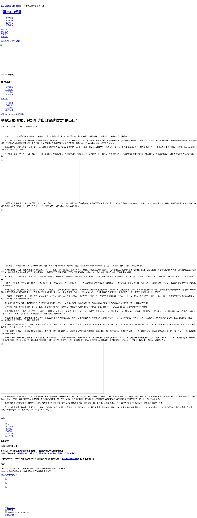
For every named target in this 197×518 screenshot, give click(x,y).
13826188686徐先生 (25, 479)
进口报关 (43, 453)
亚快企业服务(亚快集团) (10, 6)
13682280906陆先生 (25, 487)
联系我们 (9, 25)
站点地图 (9, 436)
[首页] (11, 41)
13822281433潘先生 (25, 483)
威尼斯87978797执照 (70, 459)
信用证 (60, 453)
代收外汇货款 (22, 453)
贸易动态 (9, 20)
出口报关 (52, 453)
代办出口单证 (70, 453)
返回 (3, 418)
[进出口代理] (11, 12)
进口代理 (33, 453)
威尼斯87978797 (7, 114)
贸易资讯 (9, 23)
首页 (7, 424)
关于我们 (9, 18)
